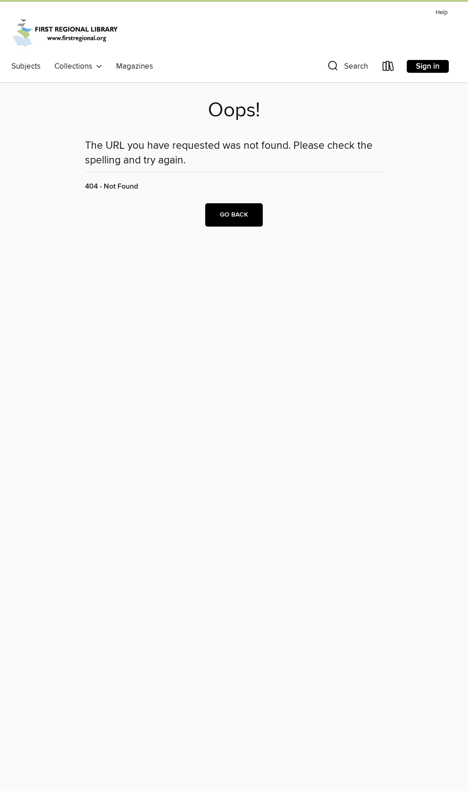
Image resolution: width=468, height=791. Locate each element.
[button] (347, 68)
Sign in (428, 66)
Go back (234, 215)
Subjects (26, 66)
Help (441, 12)
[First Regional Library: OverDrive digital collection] (66, 32)
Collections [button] (75, 66)
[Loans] (388, 68)
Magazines (134, 66)
